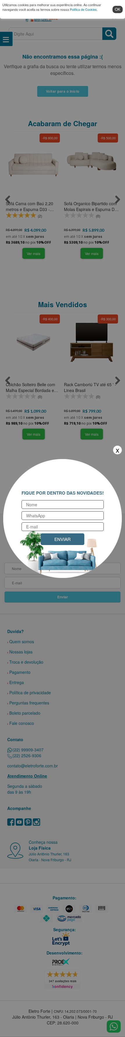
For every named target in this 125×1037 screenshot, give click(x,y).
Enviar (62, 539)
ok (117, 9)
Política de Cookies (83, 9)
